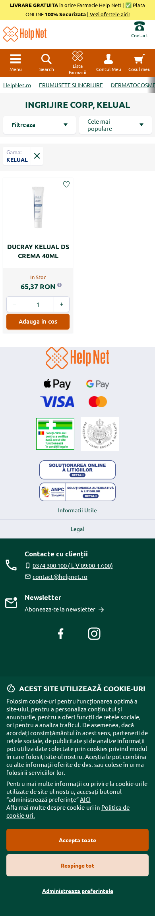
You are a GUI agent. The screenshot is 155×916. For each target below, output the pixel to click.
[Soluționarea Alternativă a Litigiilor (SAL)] (77, 492)
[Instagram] (94, 634)
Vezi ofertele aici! (109, 14)
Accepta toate (77, 839)
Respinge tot (77, 865)
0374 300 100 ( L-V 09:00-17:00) (73, 565)
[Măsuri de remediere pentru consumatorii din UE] (77, 469)
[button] (108, 63)
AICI (85, 799)
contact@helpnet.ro (60, 576)
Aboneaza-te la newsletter (60, 609)
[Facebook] (61, 634)
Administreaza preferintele (77, 890)
